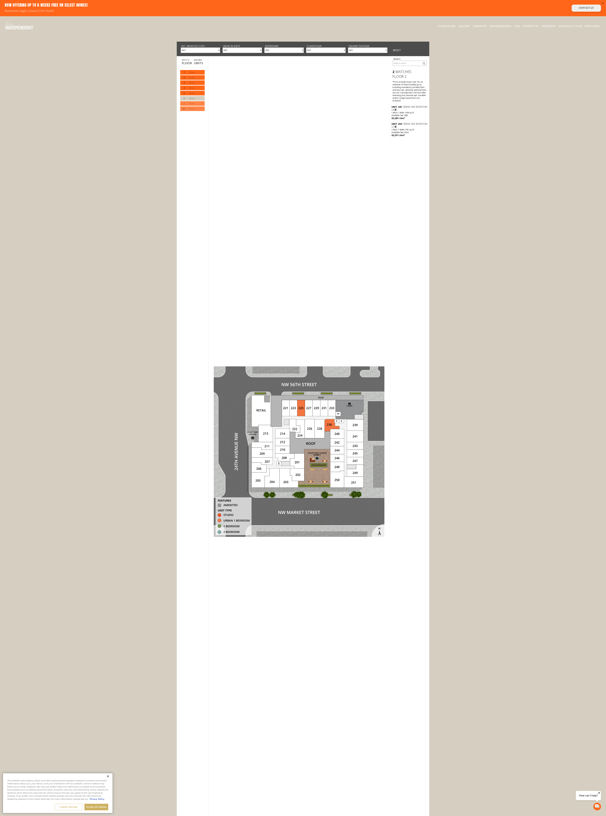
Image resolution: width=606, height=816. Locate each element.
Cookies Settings (68, 807)
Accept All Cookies (96, 807)
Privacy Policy (96, 799)
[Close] (107, 776)
